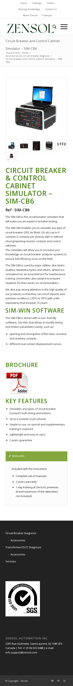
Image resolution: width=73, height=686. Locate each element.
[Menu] (62, 27)
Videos (50, 3)
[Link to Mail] (58, 681)
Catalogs (37, 3)
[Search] (52, 27)
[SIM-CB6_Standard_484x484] (36, 108)
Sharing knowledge (29, 9)
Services (10, 561)
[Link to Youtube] (52, 681)
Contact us (51, 9)
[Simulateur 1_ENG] (11, 157)
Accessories (18, 540)
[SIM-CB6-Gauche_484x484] (36, 146)
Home (23, 3)
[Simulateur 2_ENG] (61, 146)
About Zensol (30, 15)
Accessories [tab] (18, 455)
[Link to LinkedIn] (64, 681)
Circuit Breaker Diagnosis (20, 533)
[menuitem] (23, 3)
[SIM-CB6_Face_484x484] (24, 146)
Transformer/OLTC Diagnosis (23, 547)
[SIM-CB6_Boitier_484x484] (49, 146)
